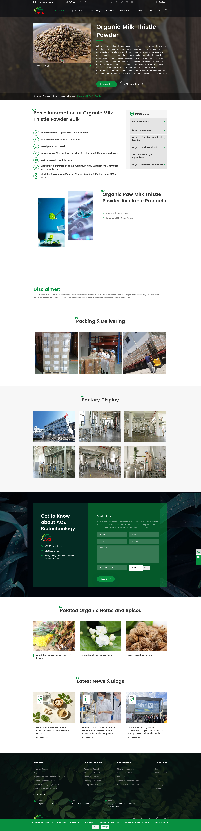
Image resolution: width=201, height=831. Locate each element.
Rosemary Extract (91, 776)
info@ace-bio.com (43, 2)
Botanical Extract (141, 121)
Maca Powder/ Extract (140, 655)
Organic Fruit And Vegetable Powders (147, 139)
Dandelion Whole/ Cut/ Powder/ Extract (53, 657)
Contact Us (154, 10)
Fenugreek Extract (91, 769)
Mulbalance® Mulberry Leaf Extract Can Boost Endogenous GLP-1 (52, 730)
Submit (105, 579)
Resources (125, 10)
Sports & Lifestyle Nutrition (128, 784)
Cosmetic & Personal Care (128, 780)
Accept (105, 827)
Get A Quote (106, 84)
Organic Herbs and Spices (64, 96)
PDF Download (161, 773)
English (162, 2)
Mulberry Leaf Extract (92, 780)
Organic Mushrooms (143, 130)
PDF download (132, 84)
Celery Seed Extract (92, 784)
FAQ (156, 776)
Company (95, 10)
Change (146, 568)
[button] (61, 60)
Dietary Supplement (125, 769)
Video (157, 780)
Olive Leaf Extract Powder (94, 773)
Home (38, 96)
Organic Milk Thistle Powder (89, 96)
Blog (156, 769)
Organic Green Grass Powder (147, 164)
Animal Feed (122, 776)
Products (59, 10)
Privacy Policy (165, 822)
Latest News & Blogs (100, 681)
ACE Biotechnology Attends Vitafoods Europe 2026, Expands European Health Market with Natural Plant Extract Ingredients (146, 730)
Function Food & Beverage (128, 773)
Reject (95, 827)
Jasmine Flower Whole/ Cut (97, 655)
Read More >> (42, 738)
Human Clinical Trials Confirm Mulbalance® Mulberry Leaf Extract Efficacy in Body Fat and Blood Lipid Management (99, 730)
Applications (77, 10)
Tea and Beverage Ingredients (142, 156)
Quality (110, 10)
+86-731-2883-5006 (76, 2)
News (139, 10)
